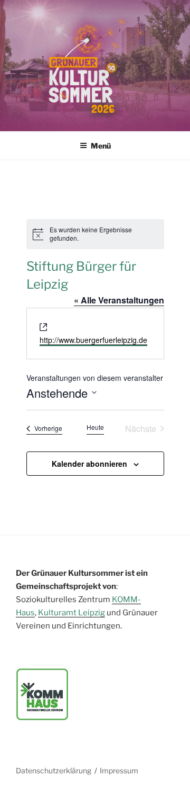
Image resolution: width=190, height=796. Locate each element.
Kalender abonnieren (89, 463)
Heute (95, 427)
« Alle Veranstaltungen (119, 300)
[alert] (95, 234)
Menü (101, 145)
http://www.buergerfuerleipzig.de (93, 340)
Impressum (119, 770)
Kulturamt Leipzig (71, 612)
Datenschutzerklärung (53, 770)
